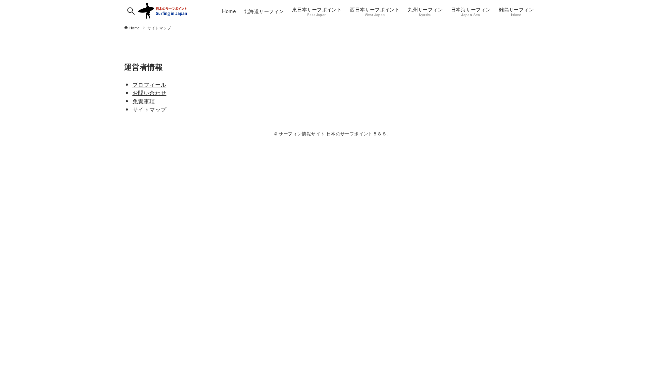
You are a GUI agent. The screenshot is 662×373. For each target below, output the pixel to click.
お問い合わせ (149, 93)
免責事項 (143, 101)
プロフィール (149, 84)
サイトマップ (149, 109)
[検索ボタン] (131, 11)
